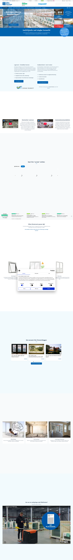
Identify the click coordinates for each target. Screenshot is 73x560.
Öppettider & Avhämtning (30, 7)
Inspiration (10, 7)
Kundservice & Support (38, 7)
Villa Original (13, 276)
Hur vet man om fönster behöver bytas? (53, 356)
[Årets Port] (58, 23)
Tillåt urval (36, 288)
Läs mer (13, 25)
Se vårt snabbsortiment (42, 82)
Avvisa (24, 288)
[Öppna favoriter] (67, 8)
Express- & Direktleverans (16, 7)
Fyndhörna (43, 7)
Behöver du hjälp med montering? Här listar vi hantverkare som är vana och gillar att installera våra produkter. (36, 441)
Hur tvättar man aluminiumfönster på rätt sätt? (36, 356)
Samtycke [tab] (23, 273)
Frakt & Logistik (23, 7)
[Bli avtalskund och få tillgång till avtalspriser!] (42, 4)
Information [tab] (36, 273)
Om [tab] (49, 273)
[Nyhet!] (58, 13)
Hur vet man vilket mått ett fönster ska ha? (18, 356)
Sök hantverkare (36, 439)
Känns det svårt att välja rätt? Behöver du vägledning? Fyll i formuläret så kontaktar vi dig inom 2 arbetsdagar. (13, 441)
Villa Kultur (60, 276)
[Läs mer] (27, 18)
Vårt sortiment (5, 7)
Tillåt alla (48, 288)
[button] (69, 4)
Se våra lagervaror (18, 81)
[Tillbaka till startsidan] (7, 3)
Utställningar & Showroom (59, 439)
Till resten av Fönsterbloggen (36, 363)
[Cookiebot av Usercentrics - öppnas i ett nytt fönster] (51, 270)
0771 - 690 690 (9, 0)
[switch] (32, 285)
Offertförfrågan (13, 439)
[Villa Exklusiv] (68, 23)
